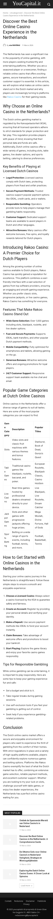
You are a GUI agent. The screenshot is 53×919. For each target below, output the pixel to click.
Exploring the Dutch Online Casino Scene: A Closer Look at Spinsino (34, 873)
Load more (25, 885)
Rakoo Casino (14, 96)
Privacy (26, 904)
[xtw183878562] (5, 45)
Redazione (18, 901)
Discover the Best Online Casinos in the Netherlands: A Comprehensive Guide (33, 839)
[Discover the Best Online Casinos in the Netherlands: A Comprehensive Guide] (10, 840)
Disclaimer (30, 901)
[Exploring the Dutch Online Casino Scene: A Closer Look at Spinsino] (10, 874)
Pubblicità (42, 901)
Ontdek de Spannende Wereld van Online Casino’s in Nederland (33, 823)
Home (5, 13)
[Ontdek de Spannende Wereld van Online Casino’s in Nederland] (10, 824)
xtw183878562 (14, 45)
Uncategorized (16, 13)
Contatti (8, 901)
